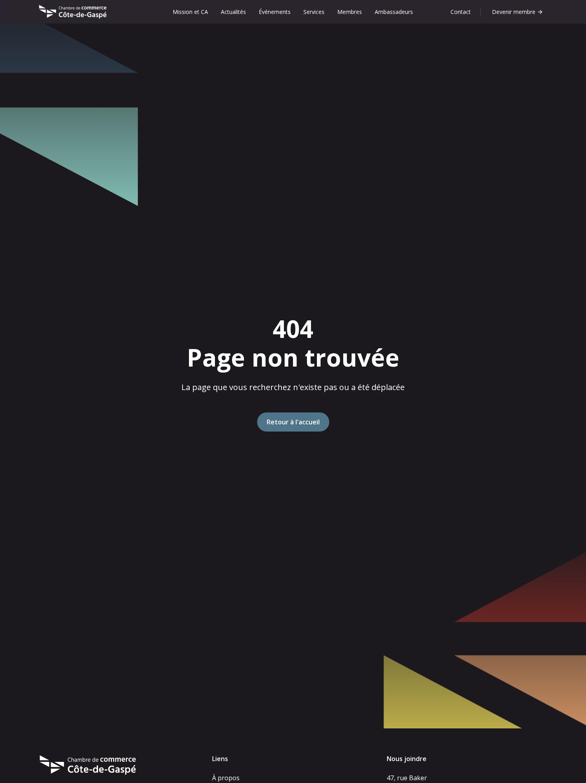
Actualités (233, 12)
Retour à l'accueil (293, 422)
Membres (349, 12)
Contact (460, 12)
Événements (275, 12)
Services (313, 12)
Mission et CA (190, 12)
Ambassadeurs (394, 12)
